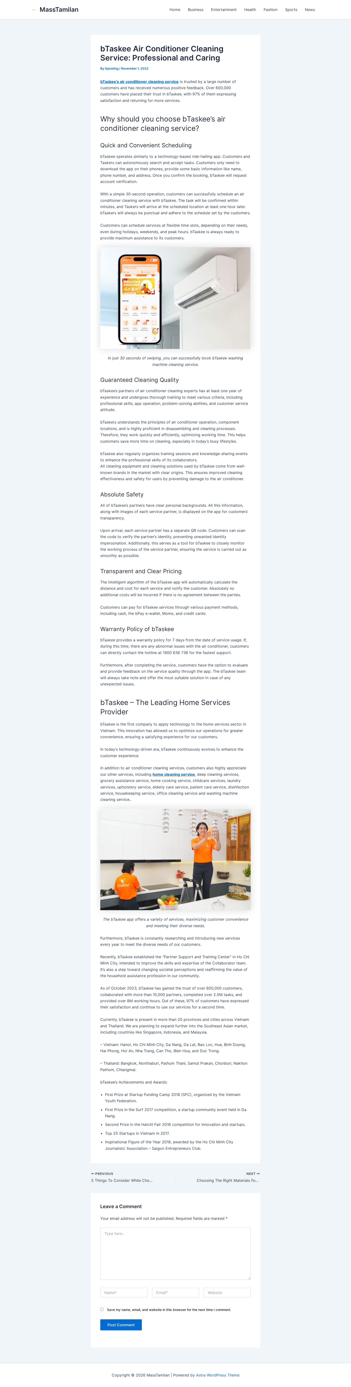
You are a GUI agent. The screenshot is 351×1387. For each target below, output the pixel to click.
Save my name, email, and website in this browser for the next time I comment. (169, 1310)
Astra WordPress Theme (217, 1375)
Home (175, 9)
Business (195, 9)
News (310, 9)
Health (250, 9)
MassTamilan (59, 9)
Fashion (270, 9)
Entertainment (224, 9)
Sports (291, 9)
